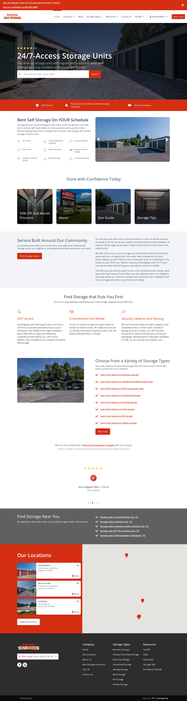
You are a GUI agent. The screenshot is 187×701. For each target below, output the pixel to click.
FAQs (145, 654)
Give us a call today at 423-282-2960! (20, 7)
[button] (126, 159)
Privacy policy (26, 698)
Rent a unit (178, 16)
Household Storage (122, 664)
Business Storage (121, 649)
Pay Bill (146, 649)
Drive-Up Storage (121, 659)
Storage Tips (149, 664)
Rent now (102, 431)
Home (85, 649)
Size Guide (148, 659)
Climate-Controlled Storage (126, 654)
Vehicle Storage (120, 684)
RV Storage (118, 679)
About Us (86, 659)
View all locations (28, 622)
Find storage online (29, 256)
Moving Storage (120, 669)
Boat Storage (119, 674)
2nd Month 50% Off (152, 669)
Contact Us (87, 674)
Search (95, 74)
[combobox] (38, 657)
